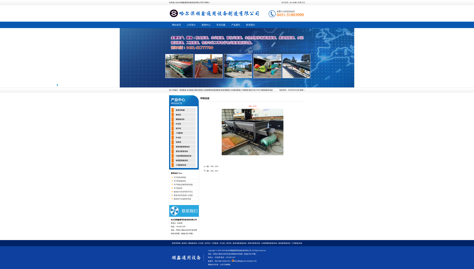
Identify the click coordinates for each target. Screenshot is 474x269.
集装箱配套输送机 (183, 147)
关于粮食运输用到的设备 (183, 185)
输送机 (178, 115)
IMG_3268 (214, 166)
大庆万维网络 (225, 265)
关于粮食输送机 (180, 181)
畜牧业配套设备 (182, 151)
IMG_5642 (214, 171)
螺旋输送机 (180, 119)
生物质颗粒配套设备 (183, 156)
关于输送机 (178, 188)
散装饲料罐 (180, 110)
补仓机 (178, 138)
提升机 (178, 128)
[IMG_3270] (252, 155)
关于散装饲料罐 (180, 177)
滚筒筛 (178, 142)
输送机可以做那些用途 (182, 199)
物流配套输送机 (182, 160)
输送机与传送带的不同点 (183, 192)
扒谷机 (178, 124)
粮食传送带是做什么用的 (183, 195)
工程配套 (179, 133)
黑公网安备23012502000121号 (245, 261)
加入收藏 (293, 2)
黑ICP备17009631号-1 (223, 261)
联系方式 (301, 2)
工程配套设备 (181, 165)
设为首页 (284, 2)
